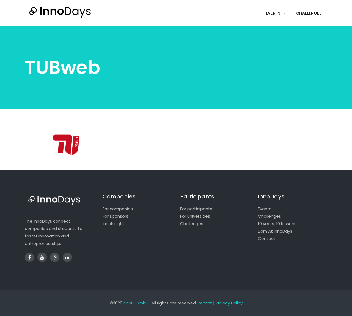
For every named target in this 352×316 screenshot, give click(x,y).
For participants (196, 209)
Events (264, 209)
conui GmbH (135, 303)
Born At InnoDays (275, 231)
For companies (118, 209)
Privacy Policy (229, 303)
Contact (267, 238)
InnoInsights (115, 223)
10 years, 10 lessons (277, 223)
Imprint (205, 303)
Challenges (191, 223)
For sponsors (115, 216)
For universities (195, 216)
